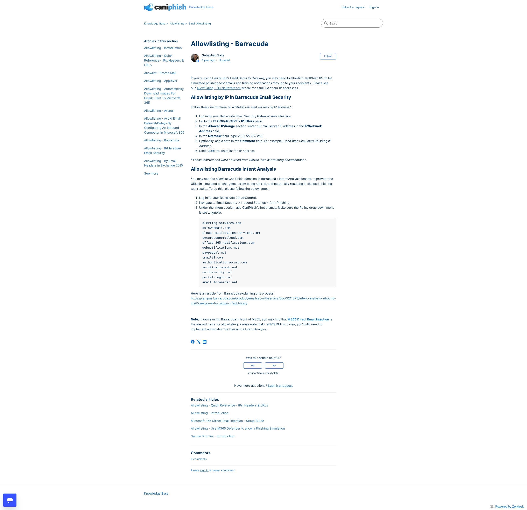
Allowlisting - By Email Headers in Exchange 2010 (163, 163)
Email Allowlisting (200, 23)
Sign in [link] (374, 7)
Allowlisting (177, 23)
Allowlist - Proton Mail (160, 73)
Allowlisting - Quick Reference (219, 88)
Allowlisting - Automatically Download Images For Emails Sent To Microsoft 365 (164, 96)
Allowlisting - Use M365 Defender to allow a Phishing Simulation (238, 428)
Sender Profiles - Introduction (212, 436)
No (274, 365)
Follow (328, 56)
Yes (253, 365)
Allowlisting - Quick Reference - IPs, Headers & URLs (164, 60)
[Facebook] (193, 342)
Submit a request (353, 7)
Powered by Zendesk (509, 506)
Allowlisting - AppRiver (160, 81)
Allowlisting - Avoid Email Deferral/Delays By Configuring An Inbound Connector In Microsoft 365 (164, 125)
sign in (204, 470)
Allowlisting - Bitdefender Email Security (162, 150)
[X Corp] (199, 342)
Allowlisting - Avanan (159, 111)
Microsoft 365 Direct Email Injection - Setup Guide (227, 421)
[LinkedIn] (204, 342)
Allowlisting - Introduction (163, 48)
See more (151, 173)
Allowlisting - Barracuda (161, 140)
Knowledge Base (155, 23)
